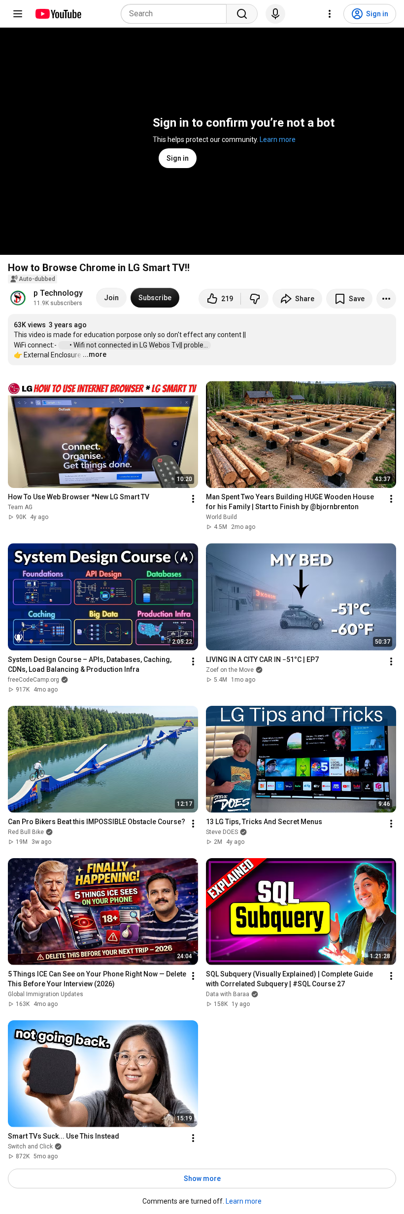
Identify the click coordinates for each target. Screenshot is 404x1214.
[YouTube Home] (58, 14)
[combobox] (176, 14)
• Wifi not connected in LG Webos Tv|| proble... (139, 345)
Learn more (278, 139)
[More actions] (386, 299)
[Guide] (18, 14)
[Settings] (330, 14)
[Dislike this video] (255, 299)
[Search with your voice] (275, 14)
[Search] (242, 14)
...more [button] (94, 354)
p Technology (58, 293)
